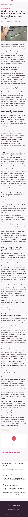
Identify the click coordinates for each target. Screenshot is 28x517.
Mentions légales (11, 509)
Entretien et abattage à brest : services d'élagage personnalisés (14, 474)
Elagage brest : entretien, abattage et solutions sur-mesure (13, 470)
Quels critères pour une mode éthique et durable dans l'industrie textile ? (12, 484)
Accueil (2, 4)
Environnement (8, 4)
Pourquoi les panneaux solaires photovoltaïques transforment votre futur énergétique (14, 493)
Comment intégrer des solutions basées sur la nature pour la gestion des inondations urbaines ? (14, 480)
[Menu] (16, 1)
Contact (18, 509)
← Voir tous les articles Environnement (10, 452)
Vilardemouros (15, 505)
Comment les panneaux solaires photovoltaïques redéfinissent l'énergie (14, 489)
